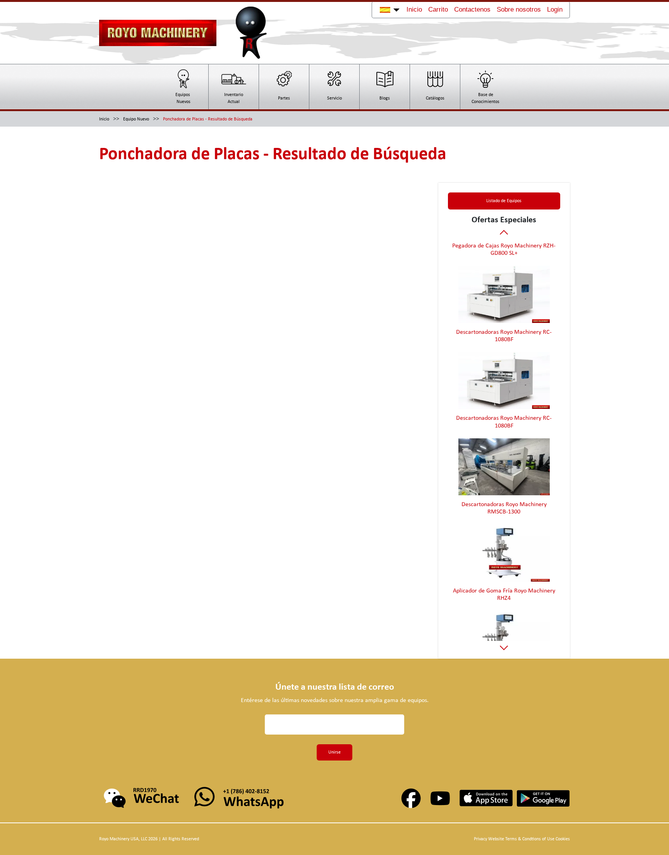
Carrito (438, 9)
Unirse (334, 752)
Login (555, 9)
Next (504, 646)
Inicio (414, 9)
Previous (504, 234)
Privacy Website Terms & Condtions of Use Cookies (522, 839)
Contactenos (472, 9)
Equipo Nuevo (136, 119)
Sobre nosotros (519, 9)
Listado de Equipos (503, 201)
